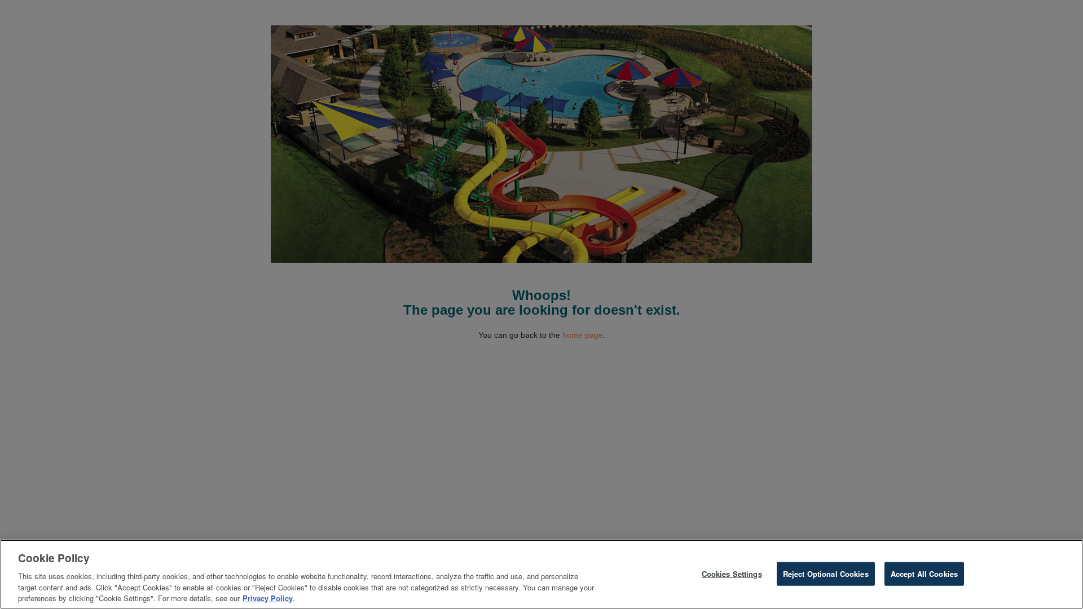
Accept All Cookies (924, 573)
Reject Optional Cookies (826, 573)
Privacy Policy (268, 597)
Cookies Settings (732, 573)
